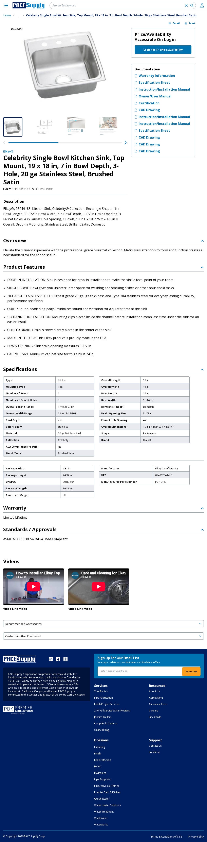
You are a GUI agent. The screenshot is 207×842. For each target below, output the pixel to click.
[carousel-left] (4, 142)
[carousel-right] (126, 142)
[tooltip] (19, 15)
